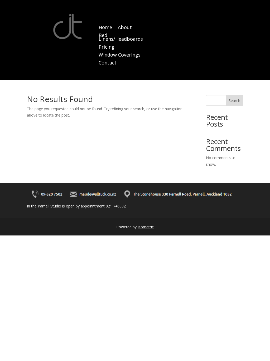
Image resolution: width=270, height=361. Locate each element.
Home (105, 27)
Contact (108, 63)
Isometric (146, 226)
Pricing (106, 47)
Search (234, 100)
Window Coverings (120, 55)
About (125, 27)
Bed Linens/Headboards (121, 37)
